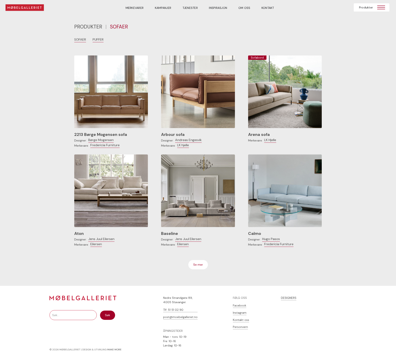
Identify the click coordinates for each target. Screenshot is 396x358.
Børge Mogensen (101, 140)
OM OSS (244, 8)
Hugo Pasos (271, 239)
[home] (27, 8)
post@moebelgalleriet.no (180, 317)
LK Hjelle (270, 140)
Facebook (239, 305)
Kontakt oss (241, 320)
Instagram (239, 312)
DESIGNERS (288, 298)
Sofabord (257, 57)
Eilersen (96, 244)
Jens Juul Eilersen (101, 239)
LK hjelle (183, 145)
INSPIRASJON (218, 8)
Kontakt (268, 8)
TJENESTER (190, 8)
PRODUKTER (88, 27)
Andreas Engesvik (188, 140)
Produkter (366, 7)
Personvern (240, 327)
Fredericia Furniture (105, 145)
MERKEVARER (135, 8)
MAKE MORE (114, 349)
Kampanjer (163, 8)
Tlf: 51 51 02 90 (173, 310)
